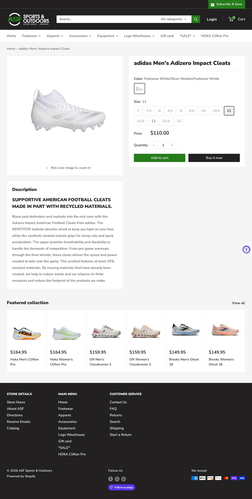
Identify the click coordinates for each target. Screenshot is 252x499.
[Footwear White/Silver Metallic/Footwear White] (139, 88)
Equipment (105, 35)
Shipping (117, 428)
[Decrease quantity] (154, 145)
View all (239, 303)
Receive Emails (18, 421)
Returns (116, 415)
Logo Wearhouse (137, 35)
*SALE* (185, 35)
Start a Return (121, 434)
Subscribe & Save (229, 4)
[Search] (195, 19)
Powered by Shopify (21, 476)
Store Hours (16, 402)
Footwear (29, 35)
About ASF (15, 408)
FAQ (113, 408)
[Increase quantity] (172, 145)
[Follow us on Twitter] (117, 479)
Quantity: (141, 145)
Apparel (53, 35)
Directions (15, 415)
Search (115, 421)
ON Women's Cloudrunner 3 (140, 362)
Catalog (13, 428)
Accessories (78, 35)
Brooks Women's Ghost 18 (221, 362)
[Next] (245, 341)
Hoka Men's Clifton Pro (24, 362)
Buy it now (214, 157)
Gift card (167, 35)
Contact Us (118, 402)
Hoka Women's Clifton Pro (61, 362)
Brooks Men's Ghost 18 (184, 362)
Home (11, 35)
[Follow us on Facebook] (110, 479)
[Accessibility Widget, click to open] (246, 249)
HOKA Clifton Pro (215, 35)
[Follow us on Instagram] (123, 479)
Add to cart (159, 157)
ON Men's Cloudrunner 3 (100, 362)
